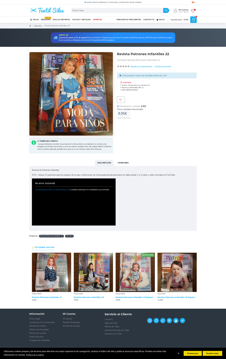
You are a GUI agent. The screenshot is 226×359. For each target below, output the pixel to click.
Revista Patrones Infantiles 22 (51, 236)
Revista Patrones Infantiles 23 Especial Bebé (135, 297)
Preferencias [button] (192, 353)
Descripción (104, 163)
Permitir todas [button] (212, 353)
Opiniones (123, 163)
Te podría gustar (44, 247)
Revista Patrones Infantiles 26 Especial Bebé (177, 297)
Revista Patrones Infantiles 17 (47, 297)
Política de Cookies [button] (35, 355)
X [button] (178, 353)
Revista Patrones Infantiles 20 (89, 297)
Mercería (38, 25)
